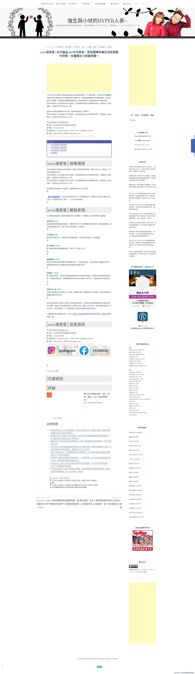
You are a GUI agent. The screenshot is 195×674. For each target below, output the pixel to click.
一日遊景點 (85, 4)
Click (193, 146)
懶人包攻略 (60, 4)
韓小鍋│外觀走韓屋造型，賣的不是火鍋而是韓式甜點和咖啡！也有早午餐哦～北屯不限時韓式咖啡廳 (142, 254)
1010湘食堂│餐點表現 (59, 147)
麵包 (130, 481)
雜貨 (130, 463)
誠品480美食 (74, 487)
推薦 (130, 437)
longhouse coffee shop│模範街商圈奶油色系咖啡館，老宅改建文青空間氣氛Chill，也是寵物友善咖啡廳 (142, 207)
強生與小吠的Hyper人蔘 (144, 149)
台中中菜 (90, 485)
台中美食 (72, 4)
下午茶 (131, 459)
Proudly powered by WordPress (88, 659)
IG (142, 4)
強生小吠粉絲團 (79, 314)
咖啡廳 (131, 468)
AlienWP (114, 659)
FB (136, 4)
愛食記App (144, 326)
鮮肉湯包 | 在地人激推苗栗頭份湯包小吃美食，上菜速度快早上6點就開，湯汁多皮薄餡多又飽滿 (101, 503)
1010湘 (54, 485)
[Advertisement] (79, 78)
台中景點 (131, 504)
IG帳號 (103, 314)
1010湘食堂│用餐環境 (59, 145)
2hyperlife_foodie (143, 145)
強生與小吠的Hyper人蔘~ (97, 20)
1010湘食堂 (67, 485)
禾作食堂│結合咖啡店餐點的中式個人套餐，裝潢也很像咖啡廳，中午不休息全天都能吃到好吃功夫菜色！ (142, 225)
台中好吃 (131, 495)
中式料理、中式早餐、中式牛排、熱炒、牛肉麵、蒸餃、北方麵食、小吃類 (84, 47)
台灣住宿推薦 (100, 4)
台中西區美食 (133, 517)
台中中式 (84, 485)
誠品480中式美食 (65, 487)
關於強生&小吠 (47, 4)
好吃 (130, 472)
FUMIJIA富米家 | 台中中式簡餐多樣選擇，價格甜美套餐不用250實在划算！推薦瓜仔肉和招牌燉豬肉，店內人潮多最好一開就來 (142, 216)
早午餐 (131, 446)
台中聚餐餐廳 (56, 487)
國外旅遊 (114, 4)
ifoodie (51, 47)
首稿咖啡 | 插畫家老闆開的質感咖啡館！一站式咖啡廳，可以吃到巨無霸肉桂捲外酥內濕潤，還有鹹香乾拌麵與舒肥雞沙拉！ (142, 234)
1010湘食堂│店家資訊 (59, 150)
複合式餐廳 (132, 490)
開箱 (142, 350)
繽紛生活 (126, 4)
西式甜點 (131, 486)
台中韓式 (131, 499)
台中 (130, 441)
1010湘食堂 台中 (76, 485)
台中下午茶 (132, 513)
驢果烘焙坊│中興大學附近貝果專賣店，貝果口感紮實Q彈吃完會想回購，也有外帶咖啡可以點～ (142, 187)
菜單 (130, 450)
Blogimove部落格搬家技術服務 (184, 673)
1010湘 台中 (60, 485)
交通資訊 (54, 153)
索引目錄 (50, 142)
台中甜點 (131, 508)
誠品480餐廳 (82, 487)
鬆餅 (130, 477)
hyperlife (65, 478)
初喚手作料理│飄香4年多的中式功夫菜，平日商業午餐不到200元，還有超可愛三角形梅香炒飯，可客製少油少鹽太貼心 (142, 169)
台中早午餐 (132, 455)
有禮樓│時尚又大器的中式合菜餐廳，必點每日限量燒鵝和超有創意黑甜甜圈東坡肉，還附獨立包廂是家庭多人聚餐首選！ (142, 178)
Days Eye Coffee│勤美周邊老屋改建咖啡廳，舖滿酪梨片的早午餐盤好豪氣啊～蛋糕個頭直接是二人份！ (58, 503)
